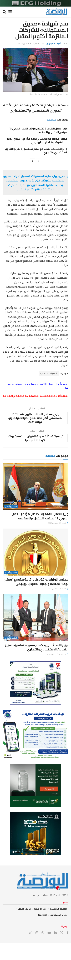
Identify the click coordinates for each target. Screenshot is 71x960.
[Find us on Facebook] (67, 933)
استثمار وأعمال (11, 506)
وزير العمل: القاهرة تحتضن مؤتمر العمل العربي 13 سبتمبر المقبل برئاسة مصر (38, 130)
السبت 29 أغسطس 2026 (57, 523)
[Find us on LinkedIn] (55, 933)
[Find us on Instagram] (37, 933)
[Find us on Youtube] (49, 933)
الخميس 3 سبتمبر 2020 (28, 43)
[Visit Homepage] (56, 11)
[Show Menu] (10, 12)
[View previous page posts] (38, 161)
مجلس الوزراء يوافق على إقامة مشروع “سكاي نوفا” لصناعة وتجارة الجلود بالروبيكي (37, 140)
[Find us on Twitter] (61, 933)
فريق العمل (24, 909)
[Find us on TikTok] (30, 933)
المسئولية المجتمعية (48, 373)
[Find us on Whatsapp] (43, 933)
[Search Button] (4, 12)
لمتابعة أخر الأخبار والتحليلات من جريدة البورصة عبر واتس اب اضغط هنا (37, 386)
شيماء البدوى (53, 43)
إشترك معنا (40, 909)
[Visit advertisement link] (35, 3)
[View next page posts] (32, 161)
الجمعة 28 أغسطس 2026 (57, 654)
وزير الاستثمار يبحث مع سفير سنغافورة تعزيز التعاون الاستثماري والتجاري (36, 150)
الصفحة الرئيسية (58, 909)
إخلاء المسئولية (58, 915)
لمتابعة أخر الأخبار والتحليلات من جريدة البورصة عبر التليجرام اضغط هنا (35, 396)
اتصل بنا (42, 915)
